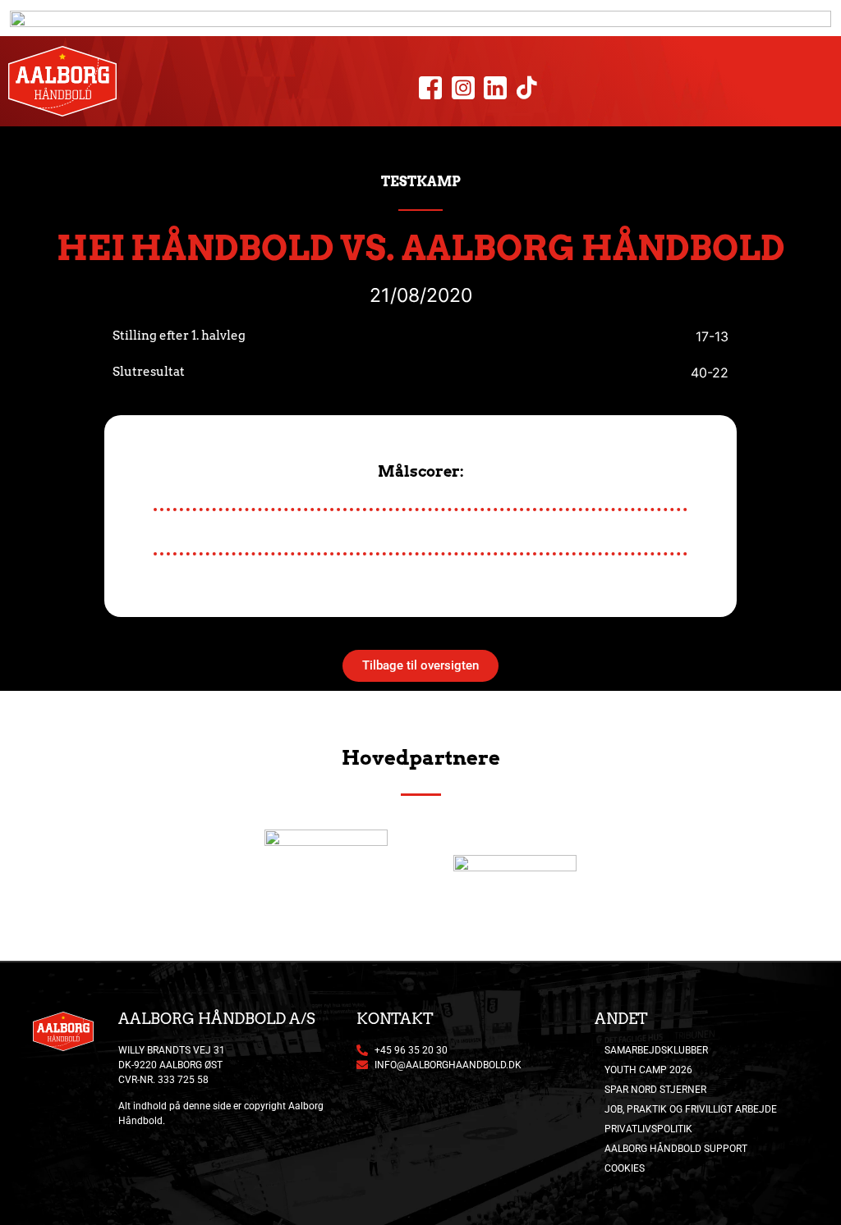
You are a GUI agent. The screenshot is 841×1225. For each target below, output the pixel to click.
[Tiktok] (527, 88)
